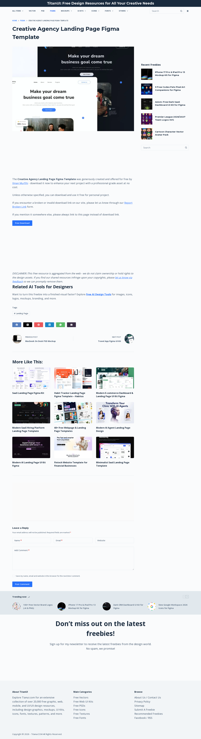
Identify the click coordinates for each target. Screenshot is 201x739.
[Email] (71, 324)
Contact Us (154, 697)
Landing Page (21, 313)
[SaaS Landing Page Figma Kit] (31, 378)
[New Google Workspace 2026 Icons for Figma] (152, 606)
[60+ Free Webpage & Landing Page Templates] (73, 412)
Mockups (65, 11)
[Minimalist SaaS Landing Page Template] (115, 447)
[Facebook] (16, 324)
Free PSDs (79, 705)
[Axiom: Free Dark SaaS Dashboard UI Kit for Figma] (146, 104)
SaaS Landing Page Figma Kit (28, 393)
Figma (52, 11)
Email (59, 540)
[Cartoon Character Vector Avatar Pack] (146, 133)
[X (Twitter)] (27, 324)
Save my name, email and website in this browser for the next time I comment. (48, 576)
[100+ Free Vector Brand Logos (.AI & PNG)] (16, 606)
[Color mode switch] (188, 11)
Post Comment (22, 584)
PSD (42, 11)
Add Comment (21, 550)
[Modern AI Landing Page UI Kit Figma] (31, 447)
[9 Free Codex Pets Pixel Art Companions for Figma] (146, 89)
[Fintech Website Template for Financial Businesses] (73, 447)
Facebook (140, 717)
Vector (32, 11)
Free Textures (81, 713)
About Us (139, 697)
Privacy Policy (142, 701)
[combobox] (162, 147)
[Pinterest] (38, 324)
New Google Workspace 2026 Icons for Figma (173, 606)
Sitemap (139, 705)
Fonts (108, 11)
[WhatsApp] (60, 324)
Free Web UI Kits (83, 701)
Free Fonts (79, 717)
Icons (94, 11)
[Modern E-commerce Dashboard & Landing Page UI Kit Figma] (115, 378)
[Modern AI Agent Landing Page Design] (115, 412)
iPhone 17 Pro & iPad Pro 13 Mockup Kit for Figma (82, 606)
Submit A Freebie (144, 709)
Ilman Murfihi (20, 183)
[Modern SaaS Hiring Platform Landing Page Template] (31, 412)
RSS (150, 717)
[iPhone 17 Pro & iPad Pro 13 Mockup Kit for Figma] (146, 74)
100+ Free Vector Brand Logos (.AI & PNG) (38, 606)
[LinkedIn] (49, 324)
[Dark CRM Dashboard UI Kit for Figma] (107, 606)
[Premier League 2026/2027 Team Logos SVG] (146, 119)
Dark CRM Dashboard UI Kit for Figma (128, 606)
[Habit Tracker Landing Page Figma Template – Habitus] (73, 378)
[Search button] (181, 11)
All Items (16, 11)
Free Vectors (80, 697)
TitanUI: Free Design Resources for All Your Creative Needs (100, 3)
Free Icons (79, 709)
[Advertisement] (73, 154)
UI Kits (80, 11)
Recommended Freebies (148, 713)
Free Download (22, 223)
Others (122, 11)
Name (18, 540)
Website (101, 540)
